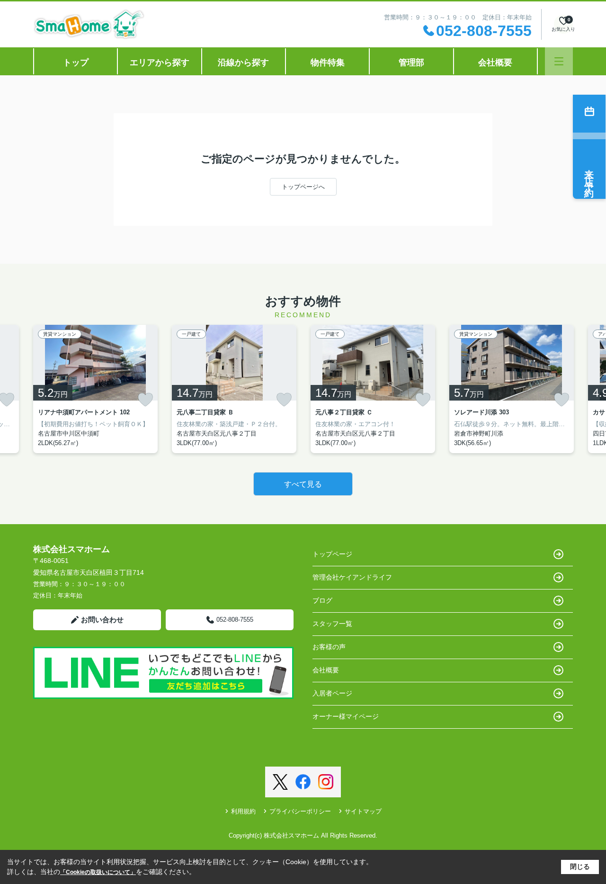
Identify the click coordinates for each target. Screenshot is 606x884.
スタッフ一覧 (332, 623)
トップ (76, 62)
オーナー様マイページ (345, 716)
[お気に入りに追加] (145, 400)
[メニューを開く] (559, 61)
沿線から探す (243, 62)
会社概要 (495, 62)
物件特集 (328, 62)
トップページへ (303, 186)
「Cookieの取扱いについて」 (98, 872)
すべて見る (303, 484)
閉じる (580, 866)
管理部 (411, 62)
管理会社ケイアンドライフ (352, 577)
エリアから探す (159, 62)
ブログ (322, 600)
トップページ (332, 554)
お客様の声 (329, 647)
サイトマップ (363, 811)
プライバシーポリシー (300, 811)
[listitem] (95, 389)
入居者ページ (332, 693)
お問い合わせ (102, 620)
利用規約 (243, 811)
